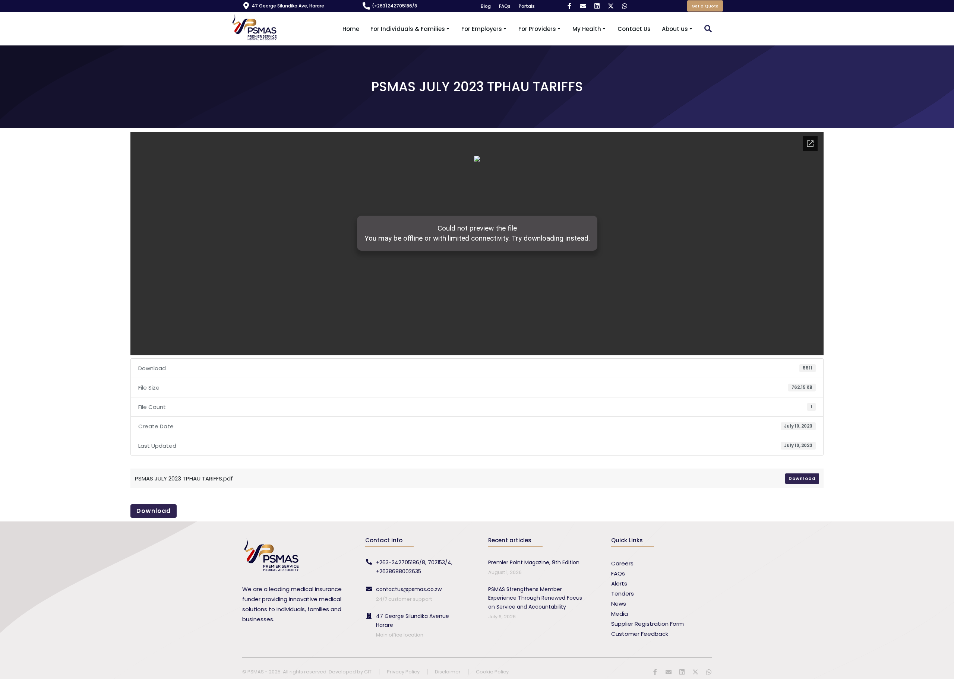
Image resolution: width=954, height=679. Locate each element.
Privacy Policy (403, 672)
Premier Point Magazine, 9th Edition (533, 562)
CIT (368, 671)
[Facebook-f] (569, 6)
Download (802, 478)
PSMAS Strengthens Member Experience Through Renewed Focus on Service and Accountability (535, 598)
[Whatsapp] (625, 6)
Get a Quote (705, 6)
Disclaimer (448, 672)
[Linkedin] (597, 6)
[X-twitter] (611, 6)
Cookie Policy (492, 672)
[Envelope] (583, 6)
